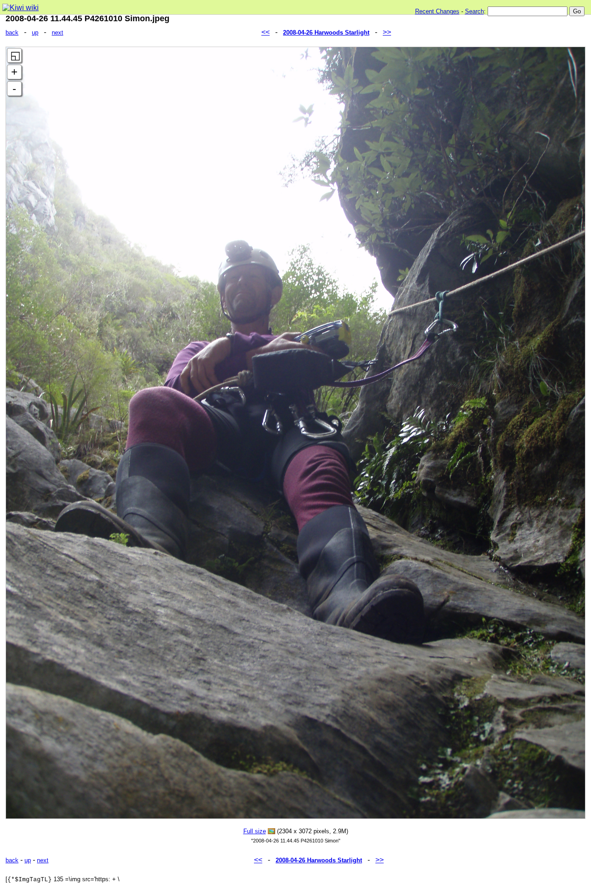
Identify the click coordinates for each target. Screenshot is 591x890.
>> (387, 32)
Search (474, 11)
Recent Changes (437, 11)
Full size (254, 831)
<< (265, 32)
